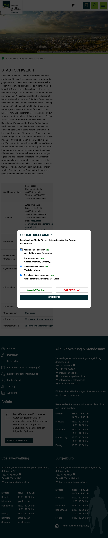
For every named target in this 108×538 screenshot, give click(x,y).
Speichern (54, 297)
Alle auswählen (36, 290)
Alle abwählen (72, 290)
